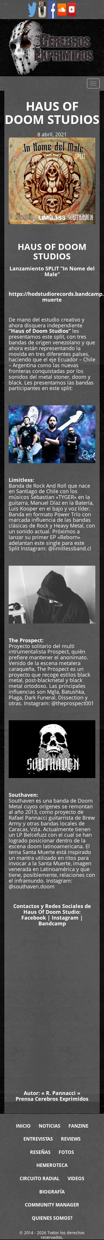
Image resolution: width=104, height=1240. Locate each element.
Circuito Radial (40, 1178)
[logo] (52, 47)
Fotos (66, 1152)
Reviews (71, 1139)
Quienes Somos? (52, 1218)
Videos (76, 1178)
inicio (23, 1126)
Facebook (33, 917)
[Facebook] (52, 9)
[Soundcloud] (61, 9)
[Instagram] (42, 9)
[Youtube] (71, 9)
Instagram (65, 917)
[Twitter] (32, 9)
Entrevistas (38, 1139)
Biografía (52, 1192)
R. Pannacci (61, 1092)
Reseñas (40, 1152)
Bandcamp (52, 923)
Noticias (49, 1126)
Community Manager (52, 1205)
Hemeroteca (52, 1165)
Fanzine (78, 1126)
